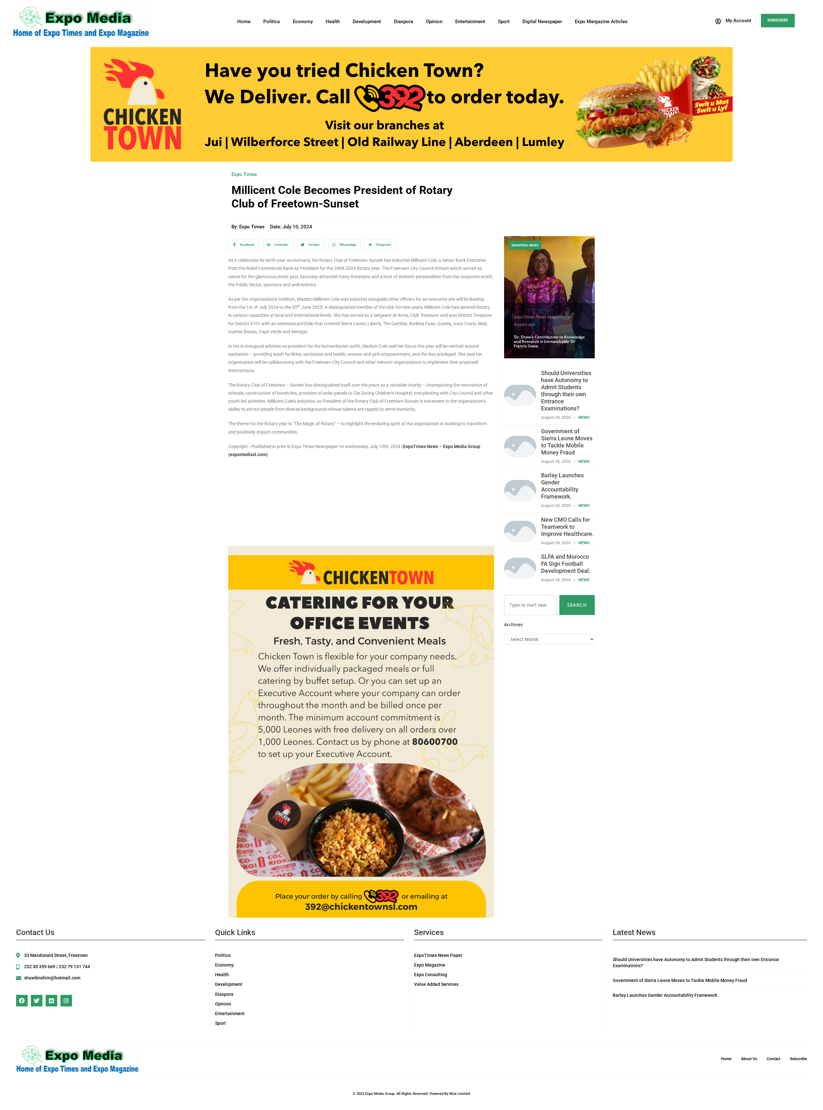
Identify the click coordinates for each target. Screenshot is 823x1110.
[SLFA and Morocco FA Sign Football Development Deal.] (520, 568)
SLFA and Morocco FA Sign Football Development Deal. (566, 563)
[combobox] (530, 605)
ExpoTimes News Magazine (539, 317)
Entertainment (470, 21)
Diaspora (403, 21)
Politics (271, 21)
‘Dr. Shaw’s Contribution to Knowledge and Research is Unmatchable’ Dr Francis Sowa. (549, 341)
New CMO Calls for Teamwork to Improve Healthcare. (567, 526)
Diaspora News (524, 245)
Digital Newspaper (542, 21)
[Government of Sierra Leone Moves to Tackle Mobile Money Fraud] (520, 446)
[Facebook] (22, 1000)
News (584, 417)
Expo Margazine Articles (601, 21)
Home (243, 21)
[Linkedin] (51, 1000)
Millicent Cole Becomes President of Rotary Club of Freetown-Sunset (342, 197)
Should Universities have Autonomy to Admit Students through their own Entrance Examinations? (566, 391)
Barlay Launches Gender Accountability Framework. (562, 486)
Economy (303, 21)
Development (367, 21)
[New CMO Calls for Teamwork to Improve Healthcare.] (520, 531)
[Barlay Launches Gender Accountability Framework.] (520, 490)
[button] (733, 21)
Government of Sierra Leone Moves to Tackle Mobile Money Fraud (566, 442)
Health (333, 21)
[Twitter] (36, 1000)
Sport (504, 21)
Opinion (434, 21)
